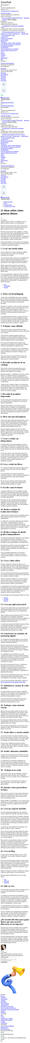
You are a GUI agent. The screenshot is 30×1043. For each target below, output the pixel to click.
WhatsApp (20, 18)
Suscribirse (4, 962)
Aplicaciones (4, 58)
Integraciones (16, 33)
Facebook (3, 997)
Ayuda (2, 56)
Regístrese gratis (5, 99)
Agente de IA (5, 11)
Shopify (6, 287)
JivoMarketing (6, 26)
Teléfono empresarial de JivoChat (11, 32)
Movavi (6, 598)
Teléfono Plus (24, 33)
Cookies (3, 1021)
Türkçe (6, 102)
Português (11, 102)
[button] (15, 5)
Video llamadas (6, 35)
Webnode (6, 882)
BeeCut (6, 601)
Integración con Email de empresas (10, 1009)
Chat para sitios (6, 18)
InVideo (6, 599)
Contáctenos (4, 1023)
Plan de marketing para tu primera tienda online (13, 682)
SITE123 (6, 881)
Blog (2, 59)
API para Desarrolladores (7, 1026)
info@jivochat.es (5, 1029)
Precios (2, 53)
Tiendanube (7, 286)
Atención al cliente (5, 13)
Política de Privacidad (6, 1020)
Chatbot (13, 18)
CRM (12, 35)
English (3, 102)
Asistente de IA (14, 11)
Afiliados (3, 55)
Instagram (26, 18)
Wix (5, 284)
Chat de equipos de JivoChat (8, 1008)
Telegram (4, 19)
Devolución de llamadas (17, 26)
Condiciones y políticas (7, 1018)
